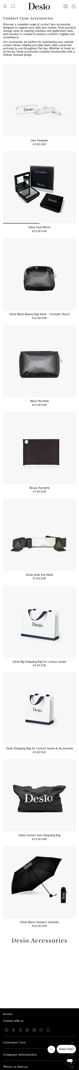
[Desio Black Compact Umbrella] (39, 882)
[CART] (74, 6)
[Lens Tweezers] (39, 100)
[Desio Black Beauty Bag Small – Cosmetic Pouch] (39, 274)
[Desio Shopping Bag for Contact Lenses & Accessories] (39, 708)
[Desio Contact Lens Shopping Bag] (39, 795)
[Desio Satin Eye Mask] (39, 535)
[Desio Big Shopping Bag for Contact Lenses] (39, 621)
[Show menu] (5, 6)
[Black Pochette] (39, 361)
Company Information (20, 1055)
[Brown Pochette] (39, 448)
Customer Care (14, 1042)
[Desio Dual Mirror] (39, 187)
